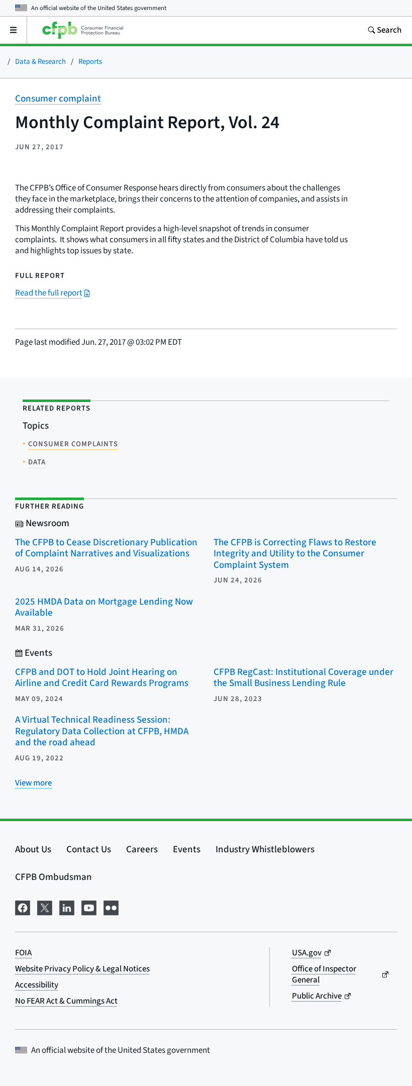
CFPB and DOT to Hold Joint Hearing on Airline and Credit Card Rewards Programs (101, 677)
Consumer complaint (58, 99)
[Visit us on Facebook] (22, 907)
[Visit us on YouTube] (88, 907)
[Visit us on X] (44, 907)
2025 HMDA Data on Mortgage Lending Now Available (104, 607)
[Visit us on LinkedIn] (66, 907)
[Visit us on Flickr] (111, 907)
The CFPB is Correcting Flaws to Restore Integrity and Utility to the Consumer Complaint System (295, 554)
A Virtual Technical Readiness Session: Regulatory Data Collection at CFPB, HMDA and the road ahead (101, 731)
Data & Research (40, 61)
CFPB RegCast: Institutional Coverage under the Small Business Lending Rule (303, 677)
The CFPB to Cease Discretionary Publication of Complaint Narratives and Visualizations (106, 548)
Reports (90, 61)
